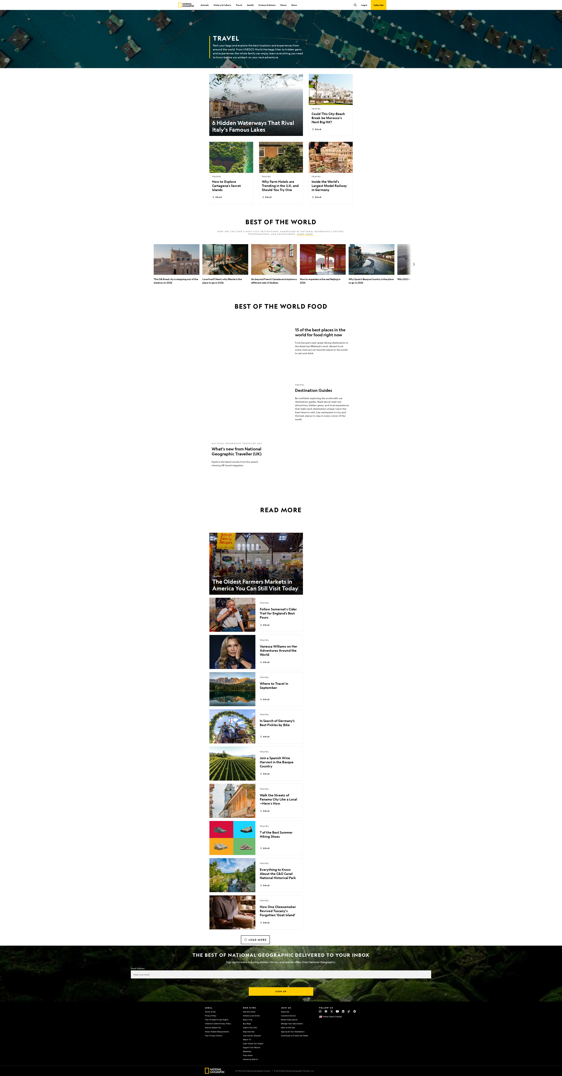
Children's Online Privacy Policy (218, 1023)
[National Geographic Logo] (215, 1072)
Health (250, 5)
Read (318, 129)
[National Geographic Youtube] (337, 1011)
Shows (283, 5)
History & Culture (222, 5)
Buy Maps (247, 1023)
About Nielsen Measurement (217, 1031)
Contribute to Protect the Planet (294, 1035)
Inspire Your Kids (250, 1027)
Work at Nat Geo (288, 1027)
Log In (364, 5)
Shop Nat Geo (249, 1031)
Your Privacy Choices (213, 1035)
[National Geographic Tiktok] (349, 1011)
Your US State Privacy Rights (216, 1019)
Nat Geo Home (249, 1012)
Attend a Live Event (251, 1015)
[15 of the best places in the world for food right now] (281, 342)
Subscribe (285, 1012)
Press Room (248, 1055)
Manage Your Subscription (292, 1023)
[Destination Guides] (281, 404)
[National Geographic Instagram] (320, 1011)
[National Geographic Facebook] (326, 1011)
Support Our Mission (251, 1047)
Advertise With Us (250, 1059)
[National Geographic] (186, 5)
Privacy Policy (210, 1015)
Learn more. (305, 234)
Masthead (247, 1051)
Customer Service (288, 1015)
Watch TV (247, 1039)
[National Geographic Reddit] (354, 1011)
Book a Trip (247, 1019)
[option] (176, 264)
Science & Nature (266, 5)
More (294, 5)
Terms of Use (210, 1012)
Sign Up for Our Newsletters (293, 1031)
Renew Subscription (289, 1019)
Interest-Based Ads (213, 1027)
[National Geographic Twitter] (331, 1011)
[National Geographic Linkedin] (343, 1011)
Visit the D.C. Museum (252, 1035)
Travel (239, 5)
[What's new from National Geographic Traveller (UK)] (281, 457)
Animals (205, 5)
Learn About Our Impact (253, 1043)
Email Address (138, 968)
